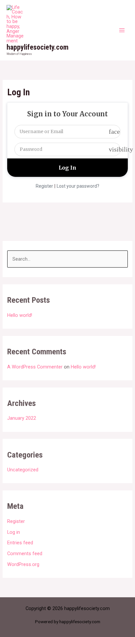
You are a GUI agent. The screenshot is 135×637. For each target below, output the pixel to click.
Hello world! (19, 315)
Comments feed (24, 553)
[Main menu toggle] (121, 30)
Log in (13, 532)
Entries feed (20, 543)
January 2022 (21, 418)
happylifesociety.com (37, 47)
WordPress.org (23, 564)
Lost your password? (78, 186)
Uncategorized (22, 470)
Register (44, 186)
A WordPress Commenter (35, 367)
